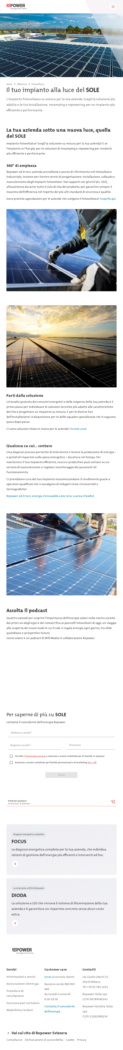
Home (9, 84)
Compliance (14, 1040)
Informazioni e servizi (20, 977)
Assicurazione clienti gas (22, 984)
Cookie (70, 1040)
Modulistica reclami (19, 1010)
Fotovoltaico (38, 84)
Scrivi (47, 977)
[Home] (61, 954)
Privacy (81, 1040)
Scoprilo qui (108, 199)
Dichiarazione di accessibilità (44, 1040)
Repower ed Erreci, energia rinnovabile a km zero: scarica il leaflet (50, 496)
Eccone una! (78, 429)
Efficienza (22, 84)
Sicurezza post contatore (23, 1003)
